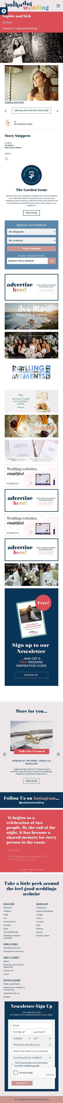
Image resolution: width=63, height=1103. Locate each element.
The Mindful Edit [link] (11, 932)
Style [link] (38, 925)
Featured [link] (8, 28)
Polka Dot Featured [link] (32, 751)
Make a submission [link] (12, 984)
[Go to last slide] (4, 754)
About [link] (6, 961)
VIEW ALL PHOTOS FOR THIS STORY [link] (31, 110)
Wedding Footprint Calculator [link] (12, 937)
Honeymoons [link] (10, 922)
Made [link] (6, 915)
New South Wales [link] (13, 148)
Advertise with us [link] (11, 993)
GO (52, 261)
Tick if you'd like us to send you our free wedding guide (31, 1064)
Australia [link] (9, 145)
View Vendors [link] (31, 248)
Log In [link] (6, 974)
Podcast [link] (7, 925)
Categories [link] (41, 908)
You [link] (5, 918)
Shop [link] (6, 929)
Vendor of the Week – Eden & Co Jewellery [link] (31, 762)
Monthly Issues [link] (42, 936)
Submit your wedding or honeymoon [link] (14, 988)
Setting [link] (39, 929)
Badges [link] (7, 997)
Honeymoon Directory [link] (14, 951)
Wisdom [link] (7, 911)
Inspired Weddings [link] (26, 28)
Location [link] (40, 922)
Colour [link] (39, 918)
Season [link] (39, 932)
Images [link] (39, 915)
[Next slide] (58, 754)
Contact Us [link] (8, 970)
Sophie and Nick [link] (14, 102)
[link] (4, 11)
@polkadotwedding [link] (31, 802)
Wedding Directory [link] (12, 948)
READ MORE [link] (31, 213)
